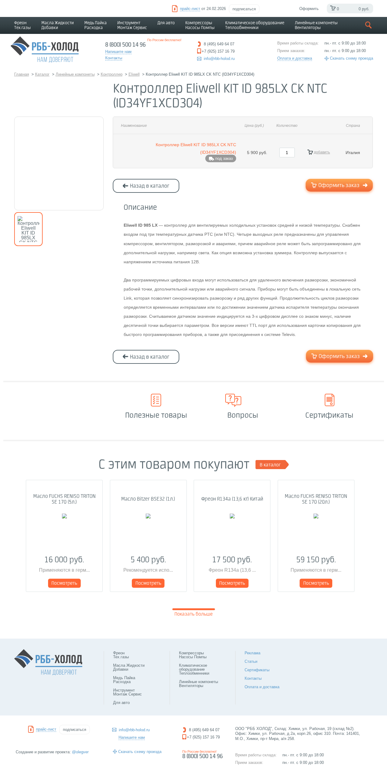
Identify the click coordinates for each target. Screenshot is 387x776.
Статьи (251, 661)
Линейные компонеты (316, 25)
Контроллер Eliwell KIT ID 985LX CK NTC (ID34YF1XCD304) (196, 148)
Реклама (252, 653)
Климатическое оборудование (254, 25)
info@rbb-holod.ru (219, 58)
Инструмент (132, 25)
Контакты (253, 678)
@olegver (80, 752)
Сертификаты (257, 670)
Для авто (166, 23)
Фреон (22, 25)
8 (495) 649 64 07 (204, 730)
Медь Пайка (95, 25)
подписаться (244, 9)
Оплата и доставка (294, 58)
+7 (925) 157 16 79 (203, 737)
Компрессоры (200, 25)
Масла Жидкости (57, 25)
